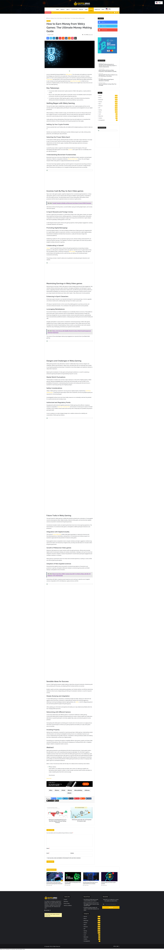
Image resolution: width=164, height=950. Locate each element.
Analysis (81, 9)
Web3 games (69, 74)
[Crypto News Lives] (82, 4)
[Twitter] (47, 910)
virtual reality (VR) (57, 534)
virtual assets (49, 79)
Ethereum (100, 105)
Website (72, 853)
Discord (70, 149)
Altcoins (100, 95)
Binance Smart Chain (72, 159)
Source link (49, 778)
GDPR (77, 702)
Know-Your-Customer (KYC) (64, 406)
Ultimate (87, 790)
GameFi (48, 248)
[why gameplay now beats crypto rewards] (109, 876)
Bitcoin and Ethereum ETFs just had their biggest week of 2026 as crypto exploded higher (91, 904)
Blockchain (74, 9)
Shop (103, 9)
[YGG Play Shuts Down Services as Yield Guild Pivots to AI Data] (91, 876)
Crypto (62, 9)
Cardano (100, 118)
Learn (86, 9)
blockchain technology (75, 81)
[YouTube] (48, 910)
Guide (63, 790)
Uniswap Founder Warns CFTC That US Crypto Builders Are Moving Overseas (66, 12)
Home (57, 9)
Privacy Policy (67, 903)
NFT (99, 107)
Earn (51, 790)
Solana (100, 111)
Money (70, 790)
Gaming (91, 9)
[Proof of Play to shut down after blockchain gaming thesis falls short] (55, 876)
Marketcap (97, 9)
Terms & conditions (68, 905)
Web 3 (67, 9)
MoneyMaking (78, 790)
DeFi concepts (72, 251)
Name (48, 848)
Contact (65, 899)
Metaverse (101, 116)
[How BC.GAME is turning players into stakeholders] (73, 876)
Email (48, 853)
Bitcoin (100, 97)
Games (57, 790)
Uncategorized (102, 120)
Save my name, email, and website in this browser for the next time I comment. (64, 858)
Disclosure (66, 901)
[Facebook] (45, 910)
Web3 (69, 793)
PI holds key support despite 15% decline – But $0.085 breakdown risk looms (91, 909)
